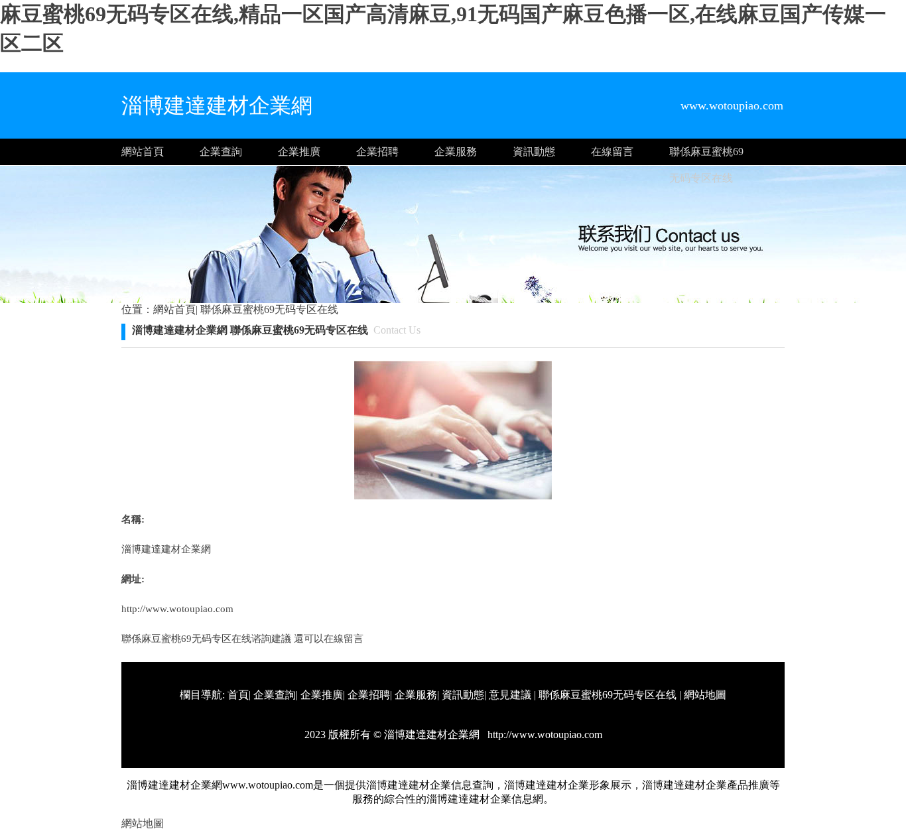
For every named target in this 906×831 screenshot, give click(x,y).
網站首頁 (142, 151)
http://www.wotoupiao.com (177, 609)
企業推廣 (299, 151)
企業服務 (455, 151)
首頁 (238, 694)
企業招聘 (377, 151)
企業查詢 (221, 151)
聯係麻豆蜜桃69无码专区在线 (706, 155)
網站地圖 (705, 694)
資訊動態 (534, 151)
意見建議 (510, 694)
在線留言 (612, 151)
